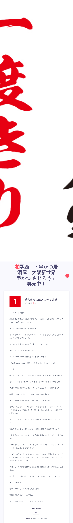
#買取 (46, 518)
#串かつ (35, 518)
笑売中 (36, 513)
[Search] (67, 276)
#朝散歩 (40, 518)
